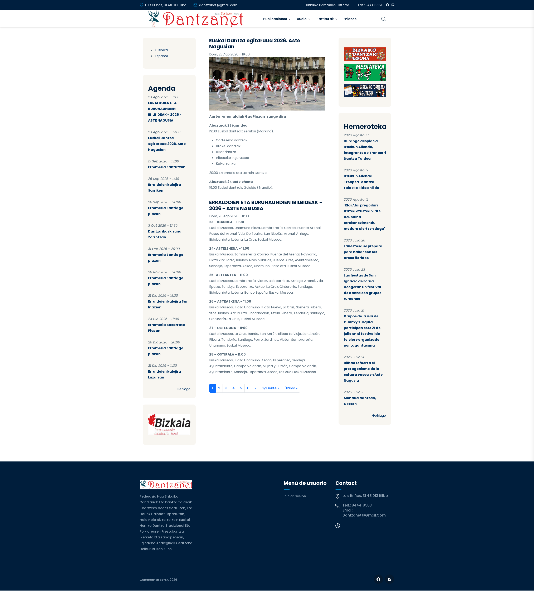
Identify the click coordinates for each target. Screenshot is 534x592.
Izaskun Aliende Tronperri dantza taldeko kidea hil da (361, 182)
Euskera (161, 50)
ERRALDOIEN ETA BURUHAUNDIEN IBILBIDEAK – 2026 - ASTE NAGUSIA (266, 205)
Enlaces (350, 18)
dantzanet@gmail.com (218, 5)
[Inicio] (195, 18)
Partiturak (325, 18)
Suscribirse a (211, 397)
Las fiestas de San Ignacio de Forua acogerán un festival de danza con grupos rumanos (362, 287)
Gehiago (183, 389)
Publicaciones (275, 18)
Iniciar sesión (295, 496)
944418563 (362, 505)
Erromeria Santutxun (166, 167)
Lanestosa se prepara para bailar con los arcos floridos (363, 252)
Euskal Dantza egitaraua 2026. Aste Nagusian (167, 144)
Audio (302, 18)
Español (161, 56)
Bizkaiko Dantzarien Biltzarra (327, 5)
